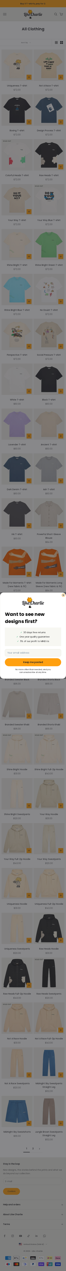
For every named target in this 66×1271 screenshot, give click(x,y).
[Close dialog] (63, 595)
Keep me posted (33, 662)
